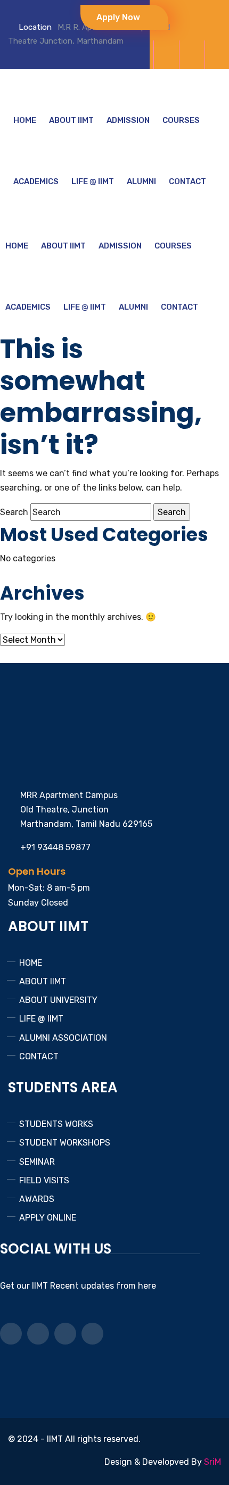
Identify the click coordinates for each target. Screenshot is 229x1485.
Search (14, 512)
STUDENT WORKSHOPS (64, 1143)
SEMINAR (37, 1162)
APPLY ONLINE (47, 1218)
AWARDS (36, 1199)
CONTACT (187, 181)
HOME (24, 120)
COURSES (181, 120)
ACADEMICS (36, 181)
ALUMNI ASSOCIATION (63, 1038)
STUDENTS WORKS (56, 1124)
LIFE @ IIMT (92, 181)
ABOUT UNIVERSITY (58, 1000)
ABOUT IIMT (71, 120)
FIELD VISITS (44, 1180)
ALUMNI (141, 181)
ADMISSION (128, 120)
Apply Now (119, 17)
